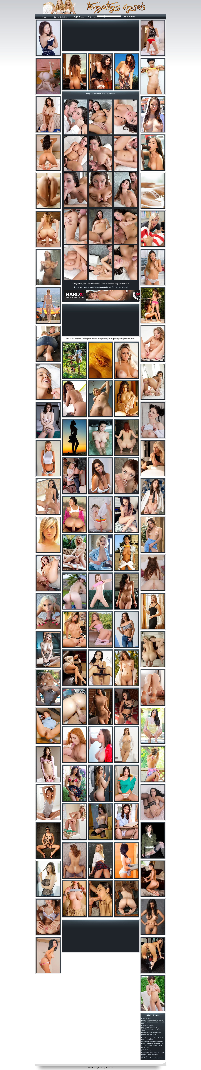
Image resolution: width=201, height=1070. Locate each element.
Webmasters (109, 1067)
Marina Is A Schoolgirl (147, 1039)
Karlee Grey (114, 284)
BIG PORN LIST (130, 16)
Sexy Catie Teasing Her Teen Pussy (151, 1045)
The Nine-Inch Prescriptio (148, 1036)
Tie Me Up (144, 1056)
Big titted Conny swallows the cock (151, 1032)
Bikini (121, 339)
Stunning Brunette (146, 1051)
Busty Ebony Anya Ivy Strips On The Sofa (153, 1038)
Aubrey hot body (146, 1018)
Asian (72, 339)
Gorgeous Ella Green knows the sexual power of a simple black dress (152, 1053)
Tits (67, 339)
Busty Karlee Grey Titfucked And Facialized (100, 94)
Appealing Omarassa (147, 1025)
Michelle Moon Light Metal (148, 1034)
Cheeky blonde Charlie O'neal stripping (152, 1058)
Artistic (104, 339)
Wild (89, 339)
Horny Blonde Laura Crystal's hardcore (152, 1043)
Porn (99, 339)
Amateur (127, 339)
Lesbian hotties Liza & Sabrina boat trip (152, 1020)
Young (116, 339)
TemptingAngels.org (98, 1067)
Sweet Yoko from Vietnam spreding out (152, 1041)
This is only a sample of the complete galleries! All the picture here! (101, 287)
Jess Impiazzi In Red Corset (149, 1027)
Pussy (133, 339)
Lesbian (84, 339)
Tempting (78, 339)
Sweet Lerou (144, 1049)
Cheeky (110, 339)
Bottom (94, 339)
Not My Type (145, 1047)
